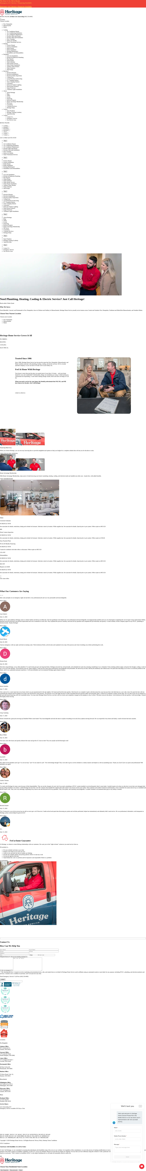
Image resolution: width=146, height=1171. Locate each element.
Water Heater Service (12, 63)
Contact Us (10, 117)
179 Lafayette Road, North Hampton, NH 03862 (7, 1054)
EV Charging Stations (13, 80)
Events (8, 97)
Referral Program (11, 100)
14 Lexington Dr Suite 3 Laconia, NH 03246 (6, 1060)
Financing (9, 98)
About (5, 91)
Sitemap (45, 1140)
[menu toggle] (0, 18)
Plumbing (6, 54)
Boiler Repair (10, 48)
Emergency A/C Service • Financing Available (16, 6)
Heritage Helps (11, 107)
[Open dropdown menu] (8, 127)
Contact (5, 115)
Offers (8, 95)
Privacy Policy (38, 1140)
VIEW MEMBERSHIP (6, 479)
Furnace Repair (11, 45)
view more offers (4, 578)
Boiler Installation (11, 50)
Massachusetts (7, 25)
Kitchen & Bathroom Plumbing (15, 57)
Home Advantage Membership (15, 101)
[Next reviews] (2, 595)
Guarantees (10, 104)
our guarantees (4, 860)
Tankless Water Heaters (13, 66)
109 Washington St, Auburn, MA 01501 (5, 1090)
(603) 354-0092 (24, 976)
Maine (5, 27)
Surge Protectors (11, 88)
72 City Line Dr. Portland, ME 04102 (5, 1100)
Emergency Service (12, 118)
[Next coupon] (0, 577)
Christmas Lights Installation (14, 89)
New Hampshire (7, 24)
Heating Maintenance (12, 51)
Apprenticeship (11, 114)
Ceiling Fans (10, 77)
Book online (3, 303)
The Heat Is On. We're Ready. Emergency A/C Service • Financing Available (16, 2)
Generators (10, 83)
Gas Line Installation (12, 56)
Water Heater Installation (13, 65)
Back (5, 140)
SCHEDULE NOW (5, 523)
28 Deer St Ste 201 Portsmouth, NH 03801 (6, 1067)
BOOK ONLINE (4, 16)
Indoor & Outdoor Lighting (14, 85)
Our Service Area (11, 120)
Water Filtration (11, 62)
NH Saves (9, 103)
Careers (5, 109)
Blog (8, 94)
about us (23, 393)
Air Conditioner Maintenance (14, 34)
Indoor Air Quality (12, 40)
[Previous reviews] (0, 595)
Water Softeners (11, 68)
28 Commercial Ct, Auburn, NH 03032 (5, 1048)
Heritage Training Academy (14, 112)
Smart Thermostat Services (14, 42)
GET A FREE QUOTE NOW (8, 137)
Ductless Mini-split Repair (14, 36)
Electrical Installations (12, 74)
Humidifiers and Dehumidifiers (15, 53)
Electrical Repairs (11, 72)
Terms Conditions (52, 1140)
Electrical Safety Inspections (14, 75)
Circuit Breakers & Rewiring (14, 78)
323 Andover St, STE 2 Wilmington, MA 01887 (6, 1084)
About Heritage (11, 92)
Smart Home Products (13, 86)
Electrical (5, 71)
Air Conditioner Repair (13, 31)
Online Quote (10, 303)
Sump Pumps (10, 60)
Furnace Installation (12, 46)
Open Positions (11, 111)
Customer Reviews (12, 106)
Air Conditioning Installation (14, 33)
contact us (17, 393)
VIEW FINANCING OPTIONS (9, 453)
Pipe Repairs (10, 59)
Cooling (5, 30)
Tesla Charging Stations (13, 82)
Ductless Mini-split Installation (15, 37)
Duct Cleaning (11, 39)
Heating (5, 43)
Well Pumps (10, 69)
